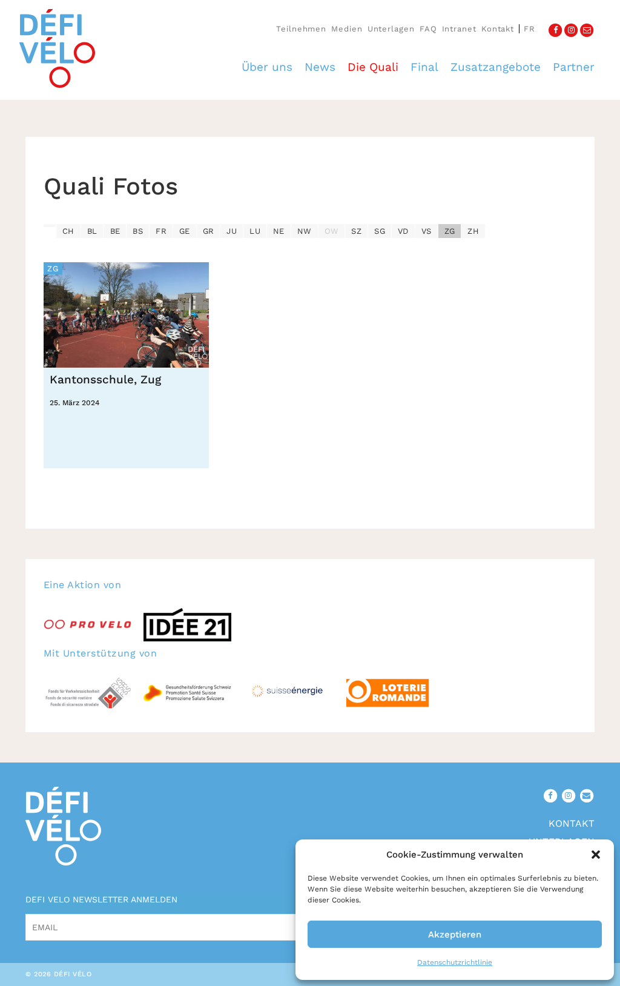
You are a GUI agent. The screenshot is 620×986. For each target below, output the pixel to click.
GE (184, 231)
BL (92, 231)
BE (115, 231)
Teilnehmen (301, 28)
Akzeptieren (454, 934)
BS (138, 231)
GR (208, 231)
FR (161, 231)
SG (379, 231)
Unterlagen (391, 28)
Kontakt (497, 28)
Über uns (267, 67)
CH (68, 231)
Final (424, 67)
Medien (346, 28)
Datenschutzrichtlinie (454, 962)
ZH (473, 231)
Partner (574, 67)
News (320, 67)
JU (231, 231)
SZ (356, 231)
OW (332, 231)
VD (403, 231)
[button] (596, 855)
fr (529, 28)
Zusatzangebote (495, 67)
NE (279, 231)
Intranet (459, 28)
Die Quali (373, 67)
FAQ (428, 28)
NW (304, 231)
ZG (449, 231)
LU (254, 231)
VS (426, 231)
